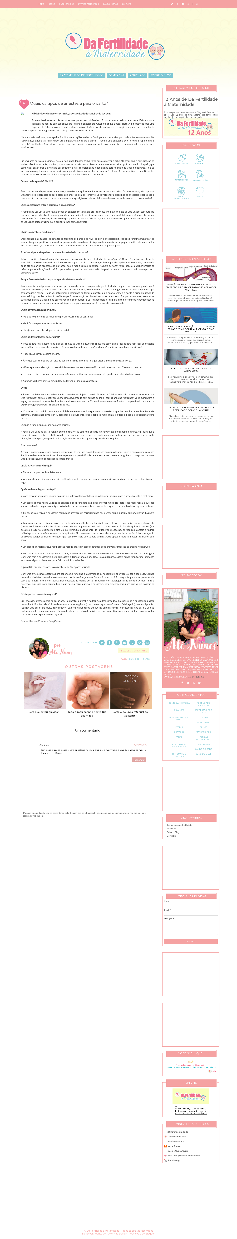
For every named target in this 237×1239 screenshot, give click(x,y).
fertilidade (203, 722)
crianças (179, 710)
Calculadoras (110, 4)
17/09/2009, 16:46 (140, 745)
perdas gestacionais (203, 738)
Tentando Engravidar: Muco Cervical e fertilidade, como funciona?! (191, 408)
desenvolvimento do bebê (179, 718)
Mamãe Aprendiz (176, 1141)
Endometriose (66, 4)
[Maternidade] (182, 182)
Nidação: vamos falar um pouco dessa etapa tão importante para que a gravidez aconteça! (191, 287)
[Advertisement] (87, 855)
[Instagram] (199, 683)
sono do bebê (204, 754)
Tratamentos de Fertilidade (82, 75)
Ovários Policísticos (88, 4)
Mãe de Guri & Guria (178, 1151)
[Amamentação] (200, 182)
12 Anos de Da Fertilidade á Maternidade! (191, 102)
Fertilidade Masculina (203, 704)
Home (41, 4)
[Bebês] (210, 1071)
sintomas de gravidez (179, 755)
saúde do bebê (203, 749)
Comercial (116, 75)
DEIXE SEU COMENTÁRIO (133, 650)
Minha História (196, 677)
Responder (139, 760)
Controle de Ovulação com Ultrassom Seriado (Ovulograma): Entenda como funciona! (191, 329)
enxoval (203, 717)
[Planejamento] (182, 166)
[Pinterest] (193, 683)
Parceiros (137, 75)
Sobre (52, 4)
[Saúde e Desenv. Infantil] (182, 199)
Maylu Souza (174, 1146)
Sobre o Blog (160, 75)
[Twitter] (188, 683)
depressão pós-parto (203, 711)
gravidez (134, 659)
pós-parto (204, 744)
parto (146, 659)
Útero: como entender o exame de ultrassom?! (191, 369)
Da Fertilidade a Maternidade (103, 1230)
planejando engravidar (179, 745)
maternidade (203, 732)
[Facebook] (182, 683)
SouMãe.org (174, 1160)
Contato (126, 4)
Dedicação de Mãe (177, 1136)
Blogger (150, 1233)
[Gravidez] (200, 166)
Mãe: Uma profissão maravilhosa (184, 1155)
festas (179, 727)
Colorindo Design (117, 1233)
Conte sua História (179, 703)
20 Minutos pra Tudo (178, 1132)
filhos (203, 727)
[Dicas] (200, 199)
